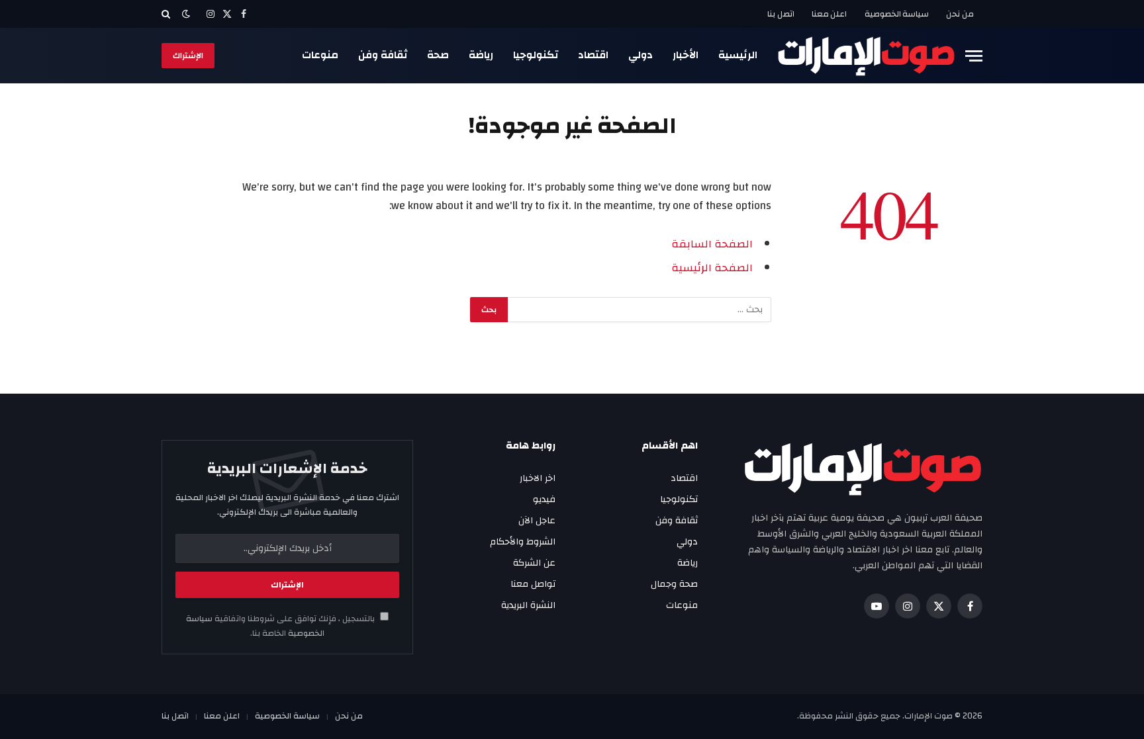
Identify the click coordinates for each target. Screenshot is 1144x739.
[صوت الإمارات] (866, 55)
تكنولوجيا (535, 55)
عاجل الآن (536, 520)
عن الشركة (534, 563)
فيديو (544, 499)
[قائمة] (973, 56)
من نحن (960, 14)
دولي (640, 55)
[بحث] (167, 14)
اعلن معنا (829, 14)
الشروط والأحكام (522, 541)
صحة (438, 55)
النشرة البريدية (528, 605)
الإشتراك (188, 55)
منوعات (320, 55)
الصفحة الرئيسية (712, 268)
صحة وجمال (674, 584)
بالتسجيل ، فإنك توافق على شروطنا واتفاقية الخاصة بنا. (281, 625)
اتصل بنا (780, 14)
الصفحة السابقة (712, 244)
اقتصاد (593, 55)
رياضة (481, 55)
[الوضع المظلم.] (186, 14)
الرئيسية (737, 55)
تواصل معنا (532, 584)
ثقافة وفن (382, 55)
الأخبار (685, 55)
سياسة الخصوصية (897, 14)
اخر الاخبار (537, 478)
